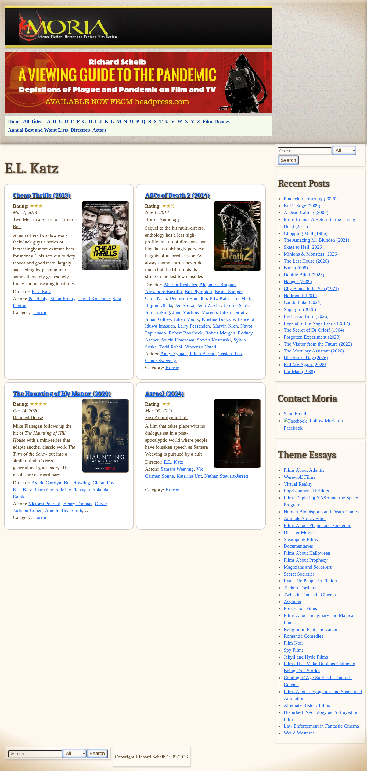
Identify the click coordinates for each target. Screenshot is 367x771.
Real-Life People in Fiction (310, 580)
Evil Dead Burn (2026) (306, 316)
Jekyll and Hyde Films (306, 657)
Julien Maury (186, 319)
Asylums (292, 601)
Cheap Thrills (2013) (42, 195)
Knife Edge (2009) (302, 205)
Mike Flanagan (75, 489)
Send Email (295, 413)
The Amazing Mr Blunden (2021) (316, 240)
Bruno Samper (229, 291)
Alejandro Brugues (217, 284)
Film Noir (293, 643)
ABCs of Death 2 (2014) (177, 195)
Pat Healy (37, 298)
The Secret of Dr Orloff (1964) (314, 330)
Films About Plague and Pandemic (317, 525)
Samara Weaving (177, 469)
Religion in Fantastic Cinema (312, 629)
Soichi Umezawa (177, 340)
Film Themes (216, 121)
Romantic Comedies (303, 636)
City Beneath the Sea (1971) (311, 288)
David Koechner (94, 298)
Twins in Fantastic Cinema (310, 594)
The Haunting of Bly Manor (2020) (62, 393)
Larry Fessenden (194, 326)
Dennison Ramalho (188, 298)
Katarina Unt (189, 476)
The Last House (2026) (306, 261)
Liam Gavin (46, 489)
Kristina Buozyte (218, 319)
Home (14, 121)
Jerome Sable (237, 305)
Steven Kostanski (214, 340)
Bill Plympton (198, 291)
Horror (39, 312)
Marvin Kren (225, 326)
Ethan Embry (62, 298)
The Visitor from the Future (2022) (318, 344)
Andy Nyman (173, 353)
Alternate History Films (307, 705)
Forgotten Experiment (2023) (312, 337)
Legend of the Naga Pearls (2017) (317, 323)
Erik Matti (241, 298)
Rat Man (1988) (299, 371)
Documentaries (298, 546)
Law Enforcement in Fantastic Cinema (321, 726)
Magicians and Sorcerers (308, 567)
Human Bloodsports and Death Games (321, 511)
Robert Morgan (220, 333)
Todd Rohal (170, 347)
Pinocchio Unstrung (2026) (310, 198)
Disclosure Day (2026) (306, 357)
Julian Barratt (233, 312)
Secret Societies (299, 574)
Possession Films (300, 608)
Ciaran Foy (103, 482)
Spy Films (294, 650)
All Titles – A (37, 121)
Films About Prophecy (306, 560)
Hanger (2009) (298, 281)
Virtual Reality (298, 484)
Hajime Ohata (158, 305)
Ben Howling (77, 482)
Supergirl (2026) (300, 309)
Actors (99, 130)
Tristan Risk (230, 353)
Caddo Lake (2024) (303, 302)
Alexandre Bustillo (163, 291)
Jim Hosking (157, 312)
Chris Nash (156, 298)
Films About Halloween (307, 553)
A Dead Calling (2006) (306, 212)
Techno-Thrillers (300, 587)
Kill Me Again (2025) (305, 364)
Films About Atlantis (304, 470)
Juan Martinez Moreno (194, 312)
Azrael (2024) (164, 393)
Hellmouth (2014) (301, 295)
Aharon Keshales (180, 284)
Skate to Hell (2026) (303, 247)
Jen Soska (184, 305)
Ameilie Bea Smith (63, 510)
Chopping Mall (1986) (306, 233)
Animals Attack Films (305, 518)
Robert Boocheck (186, 333)
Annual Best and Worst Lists (38, 130)
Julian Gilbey (158, 319)
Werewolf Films (299, 477)
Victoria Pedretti (44, 503)
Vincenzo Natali (200, 347)
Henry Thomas (77, 503)
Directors (80, 130)
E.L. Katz (41, 291)
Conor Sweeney (160, 360)
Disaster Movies (299, 532)
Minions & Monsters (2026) (311, 254)
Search (288, 160)
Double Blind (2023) (304, 274)
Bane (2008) (296, 267)
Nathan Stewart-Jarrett (226, 476)
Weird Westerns (299, 733)
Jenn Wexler (209, 305)
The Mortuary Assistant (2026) (314, 351)
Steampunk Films (301, 539)
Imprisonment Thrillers (306, 490)
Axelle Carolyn (46, 482)
